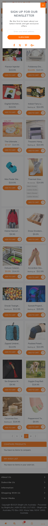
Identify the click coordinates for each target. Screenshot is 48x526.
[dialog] (24, 263)
